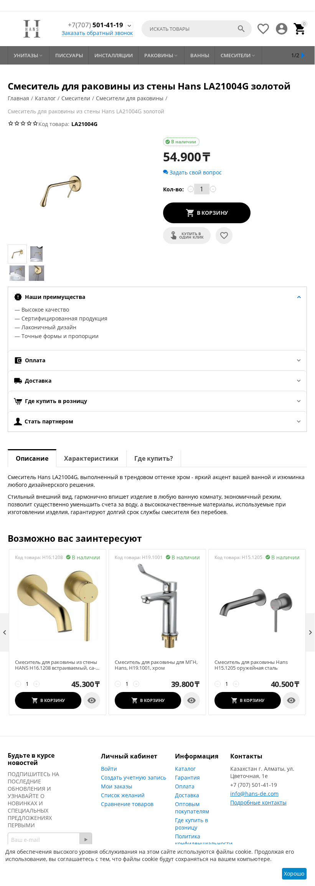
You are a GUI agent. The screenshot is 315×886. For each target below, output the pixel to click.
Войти (109, 768)
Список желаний (123, 795)
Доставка (187, 795)
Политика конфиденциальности (204, 840)
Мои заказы (116, 786)
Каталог (185, 768)
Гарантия (187, 777)
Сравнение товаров (127, 804)
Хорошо (294, 873)
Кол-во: (173, 189)
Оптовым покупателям (192, 807)
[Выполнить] (85, 839)
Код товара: (53, 124)
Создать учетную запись (133, 777)
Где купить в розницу (191, 823)
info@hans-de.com (254, 793)
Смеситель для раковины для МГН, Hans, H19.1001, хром (156, 665)
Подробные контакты (258, 802)
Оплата (185, 786)
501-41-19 (95, 25)
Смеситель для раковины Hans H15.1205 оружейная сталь (251, 665)
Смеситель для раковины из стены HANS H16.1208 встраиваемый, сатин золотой (56, 665)
